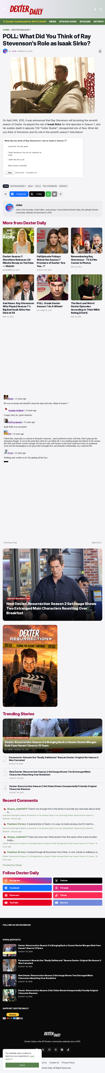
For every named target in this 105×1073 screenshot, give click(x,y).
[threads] (55, 1049)
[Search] (101, 9)
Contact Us (54, 1062)
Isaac (30, 186)
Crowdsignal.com (31, 172)
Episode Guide (68, 21)
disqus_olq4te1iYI (17, 808)
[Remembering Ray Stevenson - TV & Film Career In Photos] (86, 241)
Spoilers (85, 21)
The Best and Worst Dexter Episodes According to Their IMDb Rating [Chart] (85, 308)
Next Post (96, 542)
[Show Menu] (4, 8)
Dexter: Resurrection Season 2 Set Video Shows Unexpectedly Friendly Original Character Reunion (53, 787)
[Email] (54, 194)
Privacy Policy (68, 1062)
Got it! (22, 1065)
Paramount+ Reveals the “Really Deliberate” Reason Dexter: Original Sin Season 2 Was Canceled (54, 759)
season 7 (63, 186)
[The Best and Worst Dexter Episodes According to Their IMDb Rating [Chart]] (86, 287)
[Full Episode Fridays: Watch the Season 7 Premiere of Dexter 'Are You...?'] (52, 241)
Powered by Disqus (12, 865)
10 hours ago (16, 832)
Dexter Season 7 (21, 30)
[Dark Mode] (95, 9)
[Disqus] (52, 428)
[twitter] (43, 1049)
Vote (10, 173)
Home (6, 30)
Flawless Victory (16, 824)
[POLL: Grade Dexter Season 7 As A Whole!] (52, 287)
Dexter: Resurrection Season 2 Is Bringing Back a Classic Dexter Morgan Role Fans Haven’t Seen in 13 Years (48, 843)
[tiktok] (68, 1049)
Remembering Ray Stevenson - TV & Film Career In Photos (84, 259)
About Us (42, 1062)
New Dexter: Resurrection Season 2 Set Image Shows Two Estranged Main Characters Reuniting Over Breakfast (50, 773)
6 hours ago (16, 819)
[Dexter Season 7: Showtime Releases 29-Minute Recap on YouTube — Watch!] (18, 241)
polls (38, 186)
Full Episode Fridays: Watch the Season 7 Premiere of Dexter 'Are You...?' (51, 261)
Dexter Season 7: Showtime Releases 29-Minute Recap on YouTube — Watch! (18, 261)
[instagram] (49, 1049)
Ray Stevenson (50, 186)
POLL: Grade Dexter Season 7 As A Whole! (50, 305)
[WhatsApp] (48, 194)
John (19, 205)
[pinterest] (61, 1049)
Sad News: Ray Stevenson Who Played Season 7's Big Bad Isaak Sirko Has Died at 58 (18, 308)
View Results (19, 172)
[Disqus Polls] (52, 357)
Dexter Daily (46, 1068)
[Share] (100, 51)
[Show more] (60, 194)
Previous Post (10, 542)
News (52, 21)
